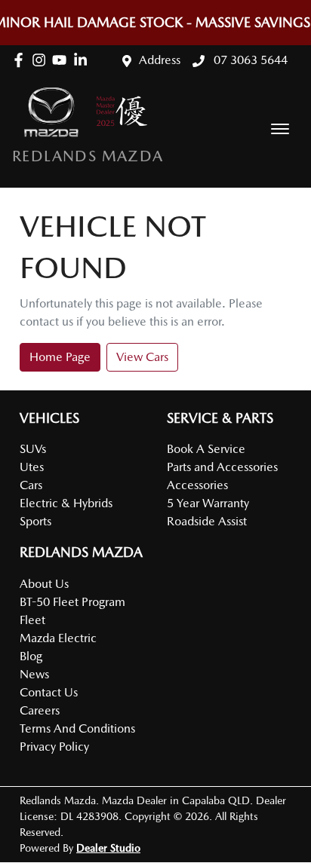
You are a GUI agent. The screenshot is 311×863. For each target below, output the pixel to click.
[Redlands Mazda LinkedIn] (83, 60)
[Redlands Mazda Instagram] (42, 60)
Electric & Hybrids (66, 503)
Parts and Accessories (222, 467)
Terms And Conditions (77, 728)
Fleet (32, 620)
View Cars (142, 357)
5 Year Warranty (208, 503)
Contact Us (49, 692)
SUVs (33, 449)
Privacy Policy (54, 746)
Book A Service (206, 449)
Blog (31, 656)
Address (159, 60)
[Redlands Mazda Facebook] (21, 60)
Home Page (60, 357)
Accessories (197, 485)
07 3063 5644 (249, 60)
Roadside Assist (207, 521)
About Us (44, 584)
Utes (32, 467)
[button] (280, 129)
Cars (31, 485)
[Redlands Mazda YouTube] (62, 60)
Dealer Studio (108, 848)
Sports (35, 521)
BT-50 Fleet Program (72, 602)
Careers (40, 710)
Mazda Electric (58, 638)
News (34, 674)
